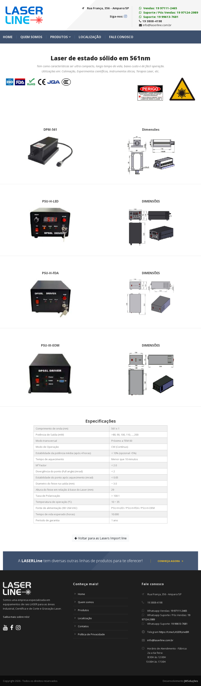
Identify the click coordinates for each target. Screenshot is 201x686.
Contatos (83, 626)
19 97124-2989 (187, 12)
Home (7, 37)
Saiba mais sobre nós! (16, 617)
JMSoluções (191, 681)
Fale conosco (121, 37)
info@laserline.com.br (160, 640)
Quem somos (31, 37)
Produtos (59, 37)
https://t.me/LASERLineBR (174, 632)
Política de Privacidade (91, 634)
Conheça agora (169, 561)
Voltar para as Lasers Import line (102, 538)
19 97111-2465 (166, 8)
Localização (90, 37)
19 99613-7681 (167, 17)
